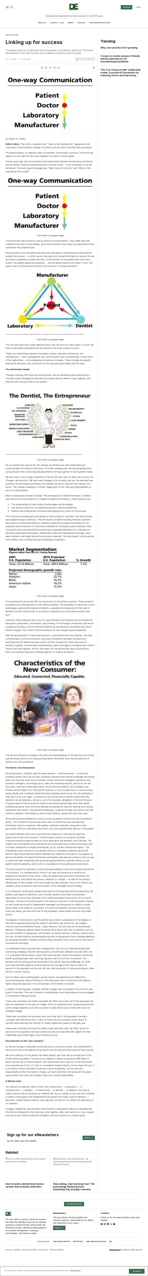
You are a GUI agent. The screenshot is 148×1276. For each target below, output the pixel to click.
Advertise (17, 1250)
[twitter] (50, 67)
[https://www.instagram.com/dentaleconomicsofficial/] (105, 1224)
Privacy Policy (43, 1250)
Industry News (12, 35)
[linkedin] (46, 67)
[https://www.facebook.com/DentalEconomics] (101, 1224)
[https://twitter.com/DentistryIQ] (111, 1224)
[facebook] (42, 67)
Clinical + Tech (57, 23)
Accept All (136, 1271)
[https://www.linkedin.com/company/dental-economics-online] (108, 1224)
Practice (42, 23)
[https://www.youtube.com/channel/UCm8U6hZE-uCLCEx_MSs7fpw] (114, 1224)
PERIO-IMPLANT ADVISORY (96, 1241)
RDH (110, 1241)
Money (71, 23)
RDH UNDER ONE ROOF (62, 1241)
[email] (58, 67)
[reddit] (54, 67)
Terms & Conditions (56, 1250)
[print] (94, 67)
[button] (7, 7)
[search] (11, 7)
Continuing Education (99, 23)
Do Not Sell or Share (29, 1250)
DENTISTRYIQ (78, 1241)
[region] (74, 1271)
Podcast (81, 23)
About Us (9, 1250)
